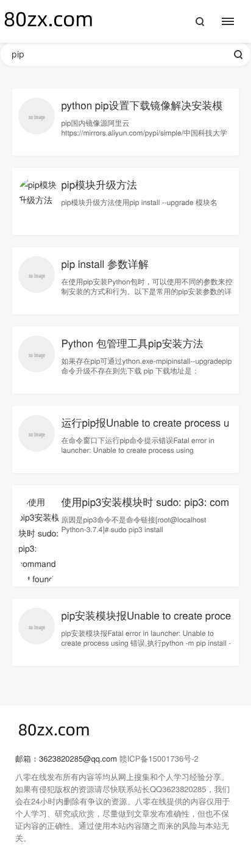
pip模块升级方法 (99, 184)
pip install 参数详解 (105, 263)
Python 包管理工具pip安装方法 (132, 342)
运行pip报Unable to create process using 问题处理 (145, 429)
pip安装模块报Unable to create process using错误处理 (146, 622)
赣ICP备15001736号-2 (159, 758)
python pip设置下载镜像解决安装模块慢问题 (141, 112)
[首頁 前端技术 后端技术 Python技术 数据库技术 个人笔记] (234, 21)
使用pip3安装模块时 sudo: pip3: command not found (145, 509)
